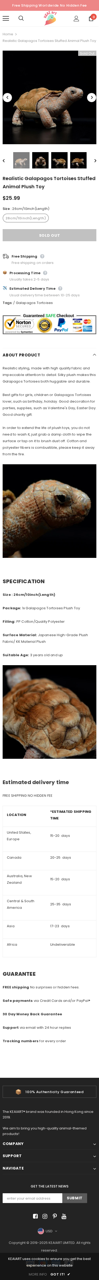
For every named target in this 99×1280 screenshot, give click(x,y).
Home (8, 34)
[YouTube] (63, 1216)
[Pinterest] (53, 1216)
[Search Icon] (26, 18)
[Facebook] (34, 1216)
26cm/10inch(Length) (26, 218)
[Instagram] (44, 1216)
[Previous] (7, 97)
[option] (49, 97)
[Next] (91, 97)
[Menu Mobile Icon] (6, 18)
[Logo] (50, 18)
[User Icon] (76, 18)
